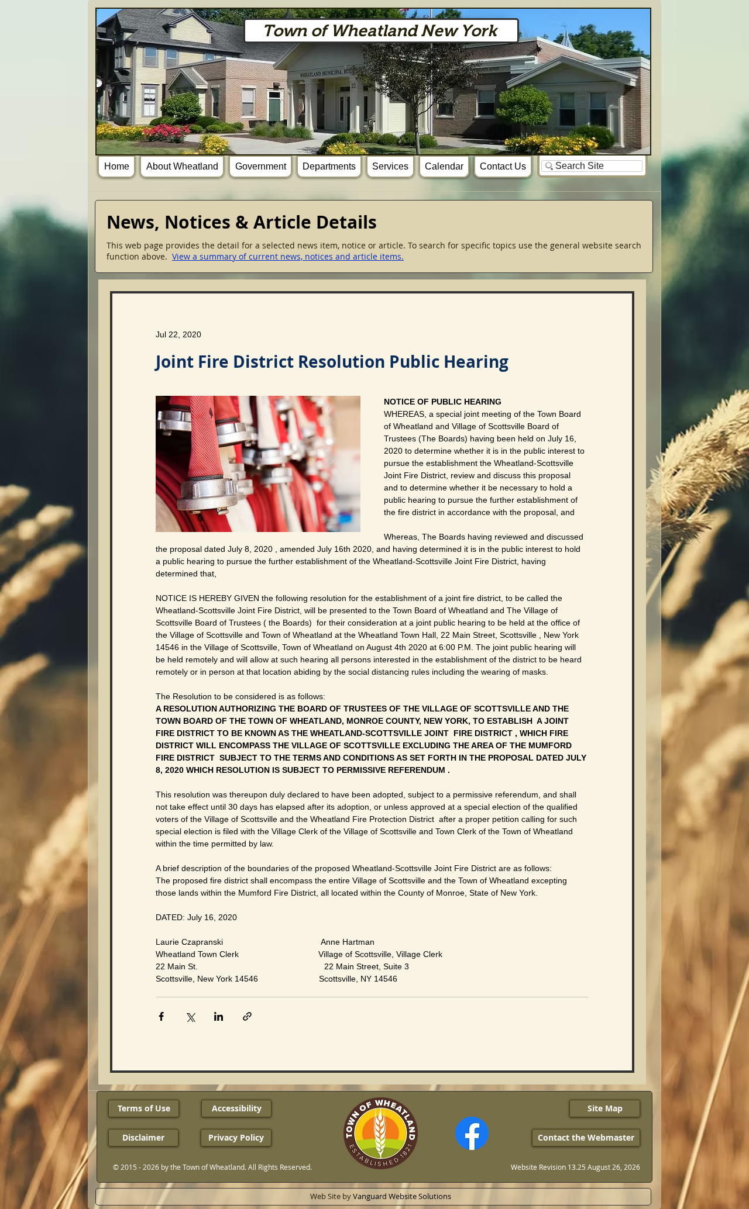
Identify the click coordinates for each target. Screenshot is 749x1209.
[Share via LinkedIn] (218, 1016)
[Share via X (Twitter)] (189, 1016)
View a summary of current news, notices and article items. (288, 256)
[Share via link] (247, 1016)
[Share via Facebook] (161, 1016)
